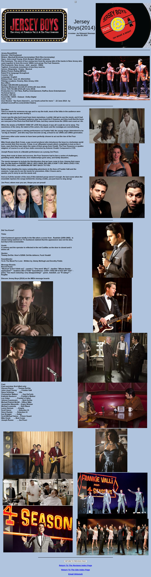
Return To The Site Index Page (75, 570)
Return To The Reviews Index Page (75, 565)
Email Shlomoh (75, 574)
